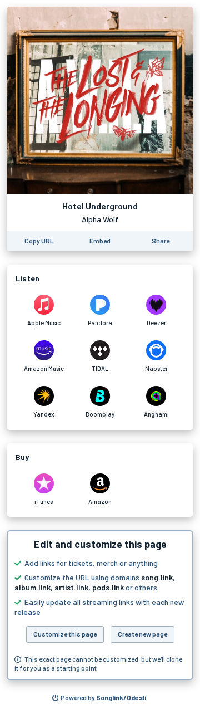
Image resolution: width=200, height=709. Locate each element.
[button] (100, 605)
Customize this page (65, 634)
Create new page (142, 634)
